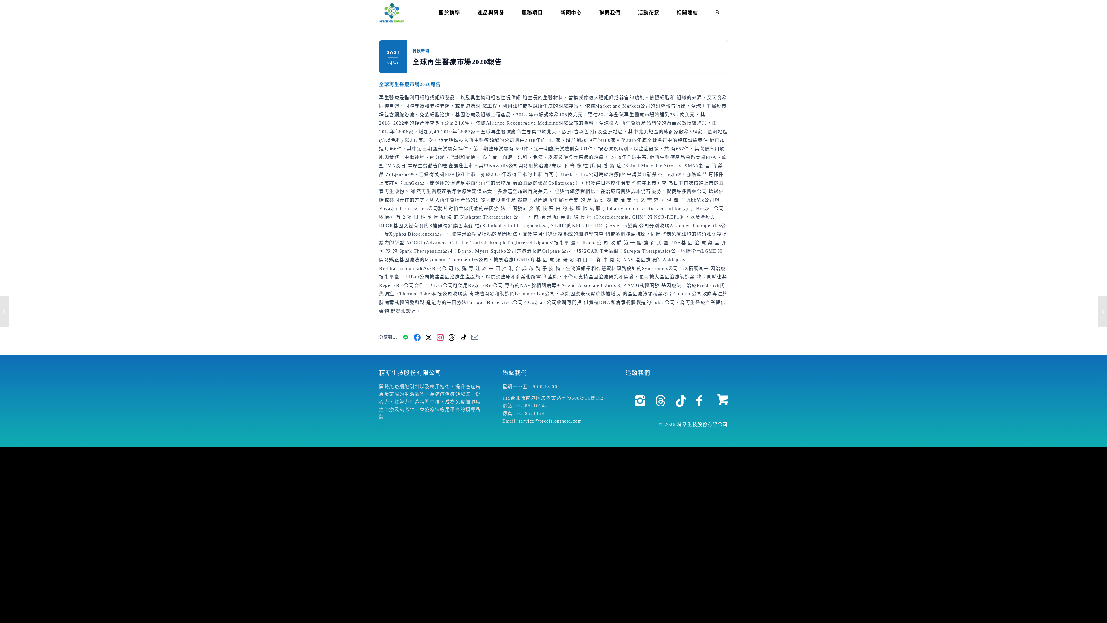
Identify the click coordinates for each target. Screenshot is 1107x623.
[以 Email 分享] (474, 337)
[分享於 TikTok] (463, 337)
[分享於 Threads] (451, 337)
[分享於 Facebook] (417, 337)
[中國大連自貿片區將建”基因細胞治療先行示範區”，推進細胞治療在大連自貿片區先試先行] (4, 311)
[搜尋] (717, 13)
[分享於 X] (428, 337)
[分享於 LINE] (405, 337)
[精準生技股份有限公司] (391, 13)
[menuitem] (449, 13)
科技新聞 (421, 51)
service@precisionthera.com (550, 421)
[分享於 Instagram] (440, 337)
